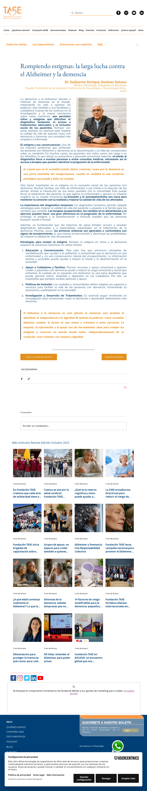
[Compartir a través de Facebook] (21, 379)
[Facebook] (118, 13)
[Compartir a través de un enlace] (28, 379)
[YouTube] (134, 13)
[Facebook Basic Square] (13, 678)
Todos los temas (16, 44)
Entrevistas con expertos (76, 44)
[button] (137, 44)
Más (100, 44)
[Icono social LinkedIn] (33, 678)
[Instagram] (126, 13)
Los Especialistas (43, 44)
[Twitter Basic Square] (27, 678)
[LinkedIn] (142, 13)
